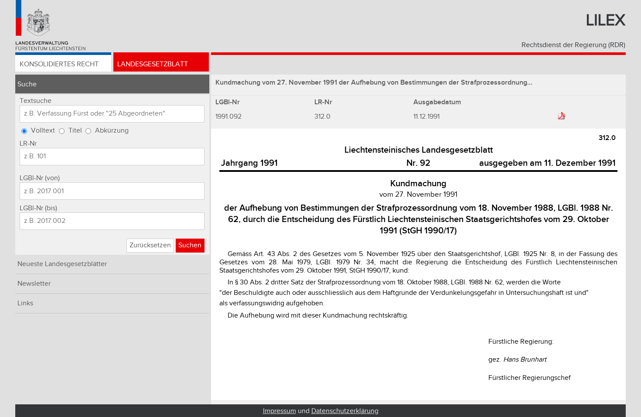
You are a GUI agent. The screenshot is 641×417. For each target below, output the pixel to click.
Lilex (605, 20)
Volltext (43, 130)
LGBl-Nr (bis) (38, 208)
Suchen (189, 245)
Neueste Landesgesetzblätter (62, 264)
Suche (27, 84)
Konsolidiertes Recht (59, 64)
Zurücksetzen (150, 245)
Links (25, 303)
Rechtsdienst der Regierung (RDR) (573, 45)
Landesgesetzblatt (152, 64)
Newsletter (34, 284)
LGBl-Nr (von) (40, 178)
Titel (75, 130)
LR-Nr (28, 144)
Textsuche (35, 101)
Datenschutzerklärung (344, 411)
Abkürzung (112, 130)
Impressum (279, 411)
